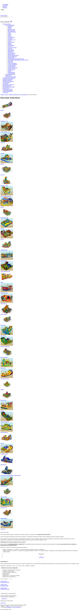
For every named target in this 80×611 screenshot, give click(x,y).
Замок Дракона (11, 41)
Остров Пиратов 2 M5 (12, 67)
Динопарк (10, 38)
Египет (9, 40)
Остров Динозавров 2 (12, 64)
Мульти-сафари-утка (12, 56)
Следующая (41, 557)
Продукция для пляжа (7, 89)
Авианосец (10, 26)
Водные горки (6, 88)
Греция (9, 35)
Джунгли (10, 36)
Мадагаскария (11, 49)
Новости (5, 6)
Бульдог (9, 28)
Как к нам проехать (17, 607)
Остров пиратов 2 (12, 66)
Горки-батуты (8, 75)
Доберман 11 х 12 (11, 39)
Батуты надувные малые (11, 76)
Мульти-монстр (11, 54)
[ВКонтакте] (11, 609)
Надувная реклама (7, 85)
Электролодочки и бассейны (9, 77)
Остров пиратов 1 (12, 65)
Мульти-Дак (10, 52)
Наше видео (4, 598)
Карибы (9, 43)
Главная (2, 94)
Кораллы (10, 44)
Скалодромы (5, 83)
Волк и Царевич (11, 30)
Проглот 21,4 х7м (11, 68)
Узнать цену (3, 602)
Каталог (6, 94)
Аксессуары (5, 92)
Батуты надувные (6, 23)
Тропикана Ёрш (11, 72)
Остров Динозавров (12, 63)
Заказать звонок (3, 15)
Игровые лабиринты (7, 80)
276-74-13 (2, 12)
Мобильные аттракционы (8, 81)
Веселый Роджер (11, 29)
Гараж (9, 32)
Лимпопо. (10, 48)
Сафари (9, 71)
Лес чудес (10, 46)
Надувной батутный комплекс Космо (16, 58)
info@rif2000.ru (8, 607)
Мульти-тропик (11, 57)
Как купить (5, 5)
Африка (9, 27)
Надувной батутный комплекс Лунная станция (18, 59)
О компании (5, 4)
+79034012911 (7, 13)
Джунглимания (11, 37)
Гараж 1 (9, 34)
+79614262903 (7, 14)
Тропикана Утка (11, 73)
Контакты (5, 7)
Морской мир (11, 50)
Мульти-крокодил (12, 53)
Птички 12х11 (11, 70)
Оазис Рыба (10, 61)
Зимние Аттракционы (7, 91)
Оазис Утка (10, 62)
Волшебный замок (12, 31)
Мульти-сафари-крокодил (13, 55)
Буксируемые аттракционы (9, 86)
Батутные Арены (6, 82)
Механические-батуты (10, 74)
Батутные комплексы (10, 25)
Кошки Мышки (11, 45)
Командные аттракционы (8, 84)
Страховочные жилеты (8, 90)
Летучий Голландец (12, 47)
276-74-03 (2, 10)
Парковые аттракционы (8, 79)
